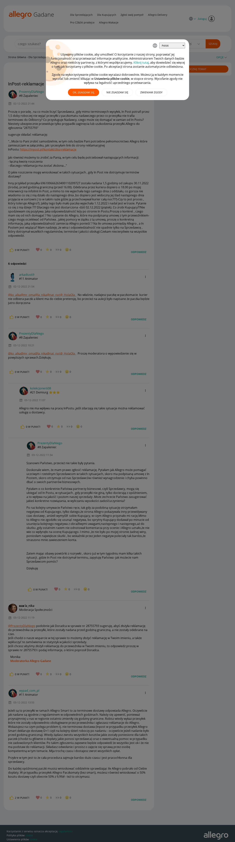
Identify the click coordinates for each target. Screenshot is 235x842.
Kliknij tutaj (141, 62)
